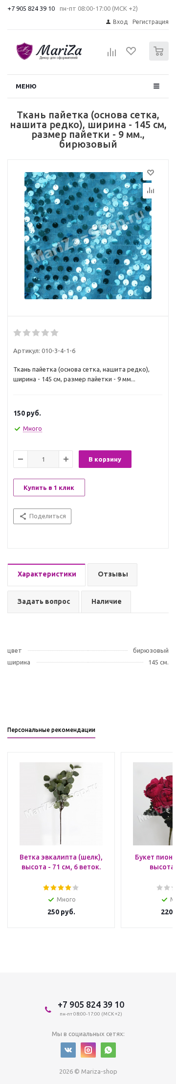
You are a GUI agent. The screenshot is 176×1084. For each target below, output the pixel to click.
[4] (45, 333)
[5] (55, 333)
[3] (36, 333)
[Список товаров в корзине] (160, 58)
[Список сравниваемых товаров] (112, 55)
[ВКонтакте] (68, 1050)
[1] (17, 333)
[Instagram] (88, 1050)
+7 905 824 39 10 (31, 8)
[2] (27, 333)
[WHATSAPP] (108, 1050)
